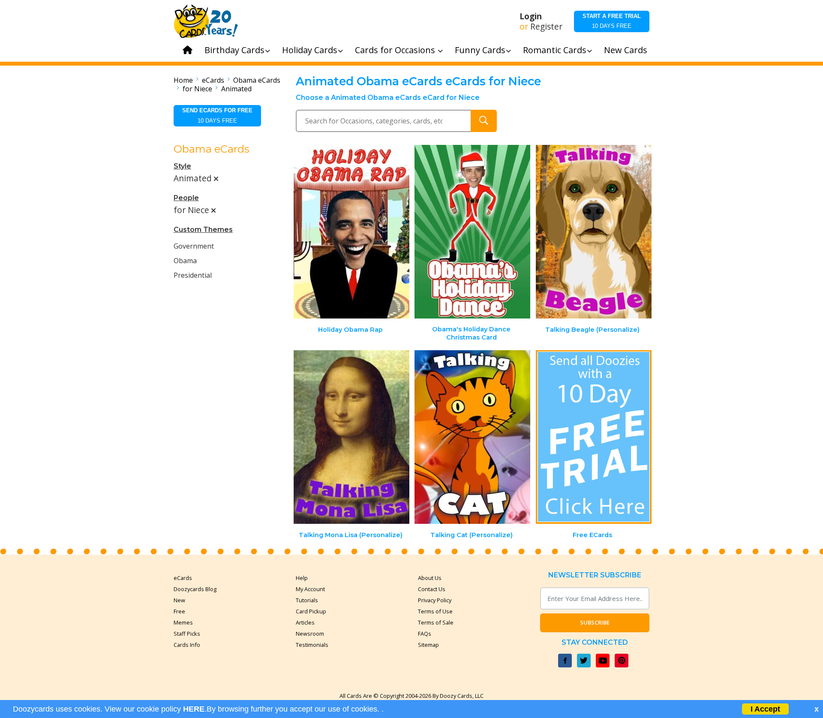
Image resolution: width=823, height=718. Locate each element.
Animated (236, 88)
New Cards (625, 50)
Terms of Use (435, 611)
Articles (305, 622)
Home (183, 80)
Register (546, 26)
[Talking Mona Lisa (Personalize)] (351, 437)
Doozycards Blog (195, 589)
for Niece (197, 88)
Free (179, 611)
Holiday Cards (309, 50)
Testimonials (312, 644)
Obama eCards (256, 80)
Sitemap (428, 644)
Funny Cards (480, 50)
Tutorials (307, 600)
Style (182, 166)
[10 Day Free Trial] (594, 437)
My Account (310, 589)
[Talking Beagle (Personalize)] (594, 231)
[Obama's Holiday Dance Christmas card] (472, 231)
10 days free (612, 21)
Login (531, 16)
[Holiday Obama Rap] (351, 231)
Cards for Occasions (396, 50)
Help (302, 577)
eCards (213, 80)
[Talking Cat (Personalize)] (472, 437)
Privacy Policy (434, 600)
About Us (430, 577)
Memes (183, 622)
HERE (193, 709)
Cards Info (187, 644)
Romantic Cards (554, 50)
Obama (185, 260)
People (186, 198)
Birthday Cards (234, 50)
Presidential (193, 275)
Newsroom (310, 633)
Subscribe (595, 622)
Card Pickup (311, 611)
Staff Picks (187, 633)
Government (194, 246)
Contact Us (431, 589)
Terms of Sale (436, 622)
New (179, 600)
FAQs (424, 633)
